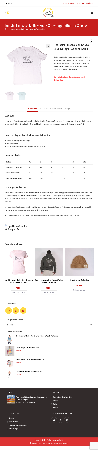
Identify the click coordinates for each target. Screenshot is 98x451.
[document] (49, 225)
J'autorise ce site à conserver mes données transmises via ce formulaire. (37, 256)
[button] (84, 188)
